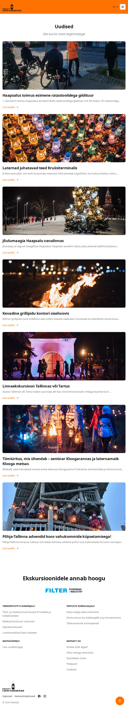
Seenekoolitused (12, 627)
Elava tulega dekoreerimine (82, 612)
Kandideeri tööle (76, 658)
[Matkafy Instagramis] (44, 696)
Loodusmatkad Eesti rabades (19, 632)
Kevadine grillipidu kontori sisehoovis (35, 313)
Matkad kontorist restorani (18, 621)
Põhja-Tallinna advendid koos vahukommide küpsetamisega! (56, 536)
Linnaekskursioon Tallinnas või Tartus (36, 386)
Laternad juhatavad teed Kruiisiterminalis (39, 167)
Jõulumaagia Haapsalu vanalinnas (33, 240)
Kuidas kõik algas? (77, 647)
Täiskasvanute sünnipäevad (82, 623)
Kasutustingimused (25, 696)
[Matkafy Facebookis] (39, 696)
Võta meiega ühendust (79, 652)
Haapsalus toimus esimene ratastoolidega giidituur (48, 95)
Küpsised (7, 696)
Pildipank (71, 664)
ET (114, 6)
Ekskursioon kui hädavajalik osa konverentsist (93, 617)
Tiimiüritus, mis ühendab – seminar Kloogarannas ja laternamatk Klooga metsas (60, 461)
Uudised (71, 669)
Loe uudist (8, 107)
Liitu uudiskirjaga (12, 647)
